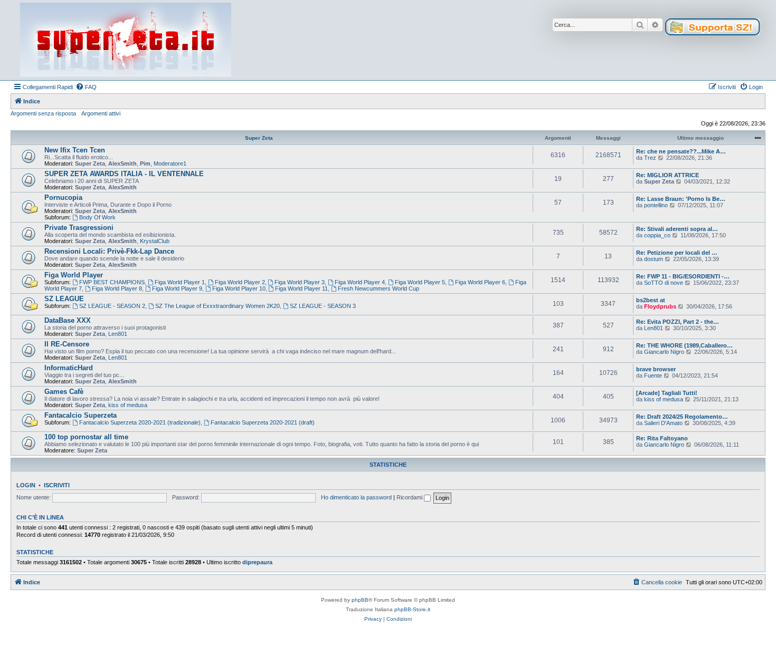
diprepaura (257, 562)
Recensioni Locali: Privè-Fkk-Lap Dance (109, 251)
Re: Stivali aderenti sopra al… (677, 229)
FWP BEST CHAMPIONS (112, 282)
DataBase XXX (67, 320)
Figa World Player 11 (301, 288)
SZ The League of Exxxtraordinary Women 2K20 (217, 306)
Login (25, 485)
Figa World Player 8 (117, 288)
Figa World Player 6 (480, 282)
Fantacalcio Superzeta (80, 415)
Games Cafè (63, 392)
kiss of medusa (127, 405)
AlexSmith (122, 163)
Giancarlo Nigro (664, 352)
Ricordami (410, 497)
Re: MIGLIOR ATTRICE (667, 175)
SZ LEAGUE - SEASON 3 (323, 306)
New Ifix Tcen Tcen (74, 150)
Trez (650, 158)
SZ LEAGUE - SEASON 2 (112, 306)
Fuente (653, 375)
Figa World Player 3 (300, 282)
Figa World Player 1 (180, 282)
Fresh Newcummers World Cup (378, 288)
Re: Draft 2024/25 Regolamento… (682, 416)
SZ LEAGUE (64, 299)
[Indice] (125, 40)
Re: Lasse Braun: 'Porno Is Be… (680, 199)
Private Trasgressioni (78, 228)
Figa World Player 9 (177, 288)
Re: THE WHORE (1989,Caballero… (684, 345)
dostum (653, 259)
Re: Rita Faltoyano (662, 438)
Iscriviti (57, 485)
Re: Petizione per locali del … (676, 252)
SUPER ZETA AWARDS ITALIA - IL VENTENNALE (124, 174)
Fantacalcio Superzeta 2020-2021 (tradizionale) (140, 422)
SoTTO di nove (663, 282)
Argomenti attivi (100, 113)
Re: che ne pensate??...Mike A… (681, 151)
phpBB (360, 600)
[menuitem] (86, 87)
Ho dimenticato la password (356, 497)
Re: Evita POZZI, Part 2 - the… (677, 322)
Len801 (117, 334)
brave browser (656, 369)
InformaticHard (68, 368)
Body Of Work (97, 217)
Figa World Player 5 (420, 282)
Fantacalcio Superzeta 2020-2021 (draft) (263, 422)
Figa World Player (73, 275)
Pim (145, 163)
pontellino (656, 205)
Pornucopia (63, 197)
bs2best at (650, 300)
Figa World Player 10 (239, 288)
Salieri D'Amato (663, 423)
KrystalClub (154, 241)
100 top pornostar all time (86, 437)
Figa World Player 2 (240, 282)
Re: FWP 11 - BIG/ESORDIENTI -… (683, 276)
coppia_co (657, 235)
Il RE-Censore (66, 344)
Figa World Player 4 (360, 282)
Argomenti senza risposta (43, 113)
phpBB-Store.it (412, 609)
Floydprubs (660, 306)
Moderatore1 (170, 163)
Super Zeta (259, 138)
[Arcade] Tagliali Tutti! (666, 393)
